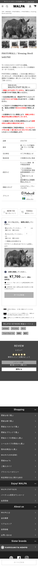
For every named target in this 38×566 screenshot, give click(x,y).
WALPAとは (5, 512)
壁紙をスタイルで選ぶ (10, 427)
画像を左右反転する (14, 241)
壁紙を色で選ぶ (7, 415)
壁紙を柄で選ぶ (7, 421)
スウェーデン (29, 199)
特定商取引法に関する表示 (12, 477)
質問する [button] (19, 369)
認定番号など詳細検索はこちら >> (27, 181)
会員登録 (4, 501)
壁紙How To (6, 460)
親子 (25, 333)
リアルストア (6, 524)
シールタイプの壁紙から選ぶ (12, 444)
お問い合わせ (6, 535)
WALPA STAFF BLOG (9, 489)
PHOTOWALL (16, 12)
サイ (23, 328)
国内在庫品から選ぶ (9, 449)
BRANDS (8, 12)
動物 (19, 333)
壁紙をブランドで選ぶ (10, 432)
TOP (3, 12)
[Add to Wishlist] (19, 301)
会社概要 (4, 518)
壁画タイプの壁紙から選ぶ (12, 438)
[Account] (30, 6)
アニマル (15, 328)
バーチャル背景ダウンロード (12, 495)
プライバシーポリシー (10, 472)
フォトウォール (8, 333)
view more (30, 2)
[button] (7, 6)
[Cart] (35, 6)
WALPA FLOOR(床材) (9, 455)
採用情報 (4, 529)
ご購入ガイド (6, 466)
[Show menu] (3, 6)
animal (5, 328)
